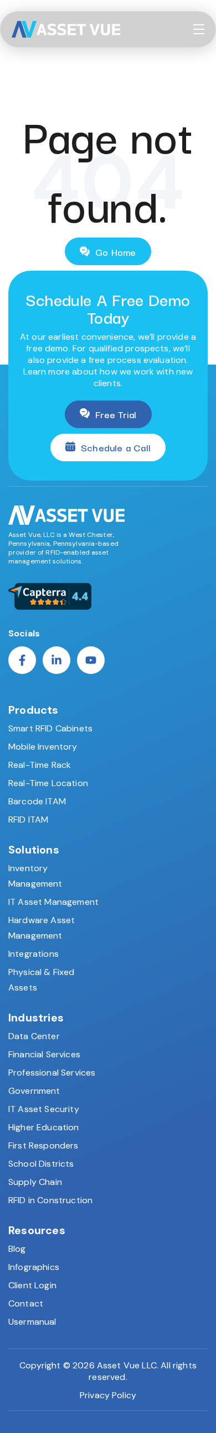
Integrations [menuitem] (33, 954)
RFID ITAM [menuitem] (28, 819)
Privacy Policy (108, 1395)
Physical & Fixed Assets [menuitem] (41, 979)
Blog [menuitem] (17, 1249)
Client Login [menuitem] (32, 1285)
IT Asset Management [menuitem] (53, 902)
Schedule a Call (116, 447)
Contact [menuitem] (25, 1303)
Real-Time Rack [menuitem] (39, 765)
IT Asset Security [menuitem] (43, 1109)
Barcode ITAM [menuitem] (37, 801)
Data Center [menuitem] (34, 1036)
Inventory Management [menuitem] (35, 875)
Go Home (115, 251)
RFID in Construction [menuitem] (50, 1200)
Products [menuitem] (33, 709)
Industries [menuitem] (36, 1017)
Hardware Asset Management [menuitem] (41, 927)
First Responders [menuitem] (43, 1145)
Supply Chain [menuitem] (35, 1182)
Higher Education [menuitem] (43, 1127)
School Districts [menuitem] (41, 1163)
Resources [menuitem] (36, 1230)
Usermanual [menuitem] (32, 1321)
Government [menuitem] (34, 1091)
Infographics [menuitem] (33, 1267)
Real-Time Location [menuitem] (48, 783)
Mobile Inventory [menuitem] (43, 746)
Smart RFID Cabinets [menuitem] (50, 728)
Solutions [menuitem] (33, 849)
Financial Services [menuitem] (44, 1054)
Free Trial (116, 414)
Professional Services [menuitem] (51, 1072)
